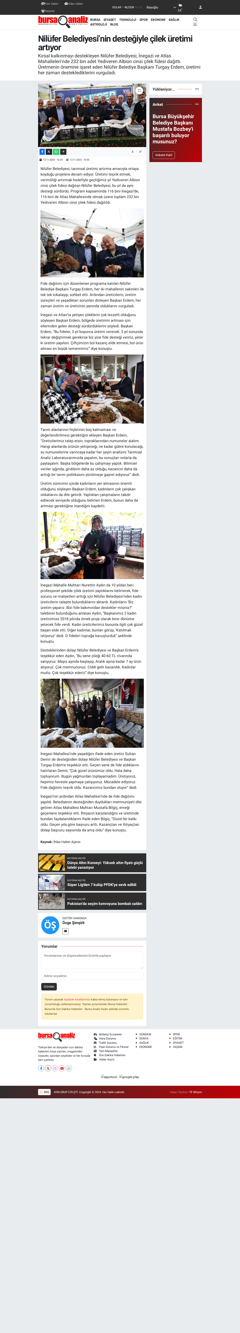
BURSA (95, 20)
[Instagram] (55, 1068)
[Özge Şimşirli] (50, 925)
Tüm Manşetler (108, 1051)
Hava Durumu (107, 1038)
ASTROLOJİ (98, 24)
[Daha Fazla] (63, 152)
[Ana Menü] (195, 24)
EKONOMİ (158, 20)
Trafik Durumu (108, 1042)
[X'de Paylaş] (49, 152)
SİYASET (110, 20)
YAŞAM (177, 1047)
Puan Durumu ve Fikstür (114, 1047)
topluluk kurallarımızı (77, 999)
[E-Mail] (65, 931)
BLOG (114, 24)
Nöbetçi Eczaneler (110, 1034)
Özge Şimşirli (73, 922)
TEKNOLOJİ (127, 20)
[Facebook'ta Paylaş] (42, 152)
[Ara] (195, 19)
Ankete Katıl (163, 155)
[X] (48, 1068)
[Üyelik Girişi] (199, 7)
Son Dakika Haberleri (112, 1055)
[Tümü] (197, 89)
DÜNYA (143, 1038)
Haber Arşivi (106, 1059)
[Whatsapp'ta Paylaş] (56, 152)
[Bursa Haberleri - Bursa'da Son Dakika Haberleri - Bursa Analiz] (63, 21)
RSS (46, 1092)
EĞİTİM (177, 1038)
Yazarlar (50, 11)
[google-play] (129, 1077)
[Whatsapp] (69, 1068)
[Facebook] (41, 1068)
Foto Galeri (51, 3)
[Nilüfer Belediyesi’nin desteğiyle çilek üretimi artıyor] (92, 115)
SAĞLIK (174, 20)
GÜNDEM (145, 1034)
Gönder (49, 986)
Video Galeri (75, 3)
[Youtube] (62, 1068)
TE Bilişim (195, 1092)
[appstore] (109, 1077)
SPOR (144, 20)
